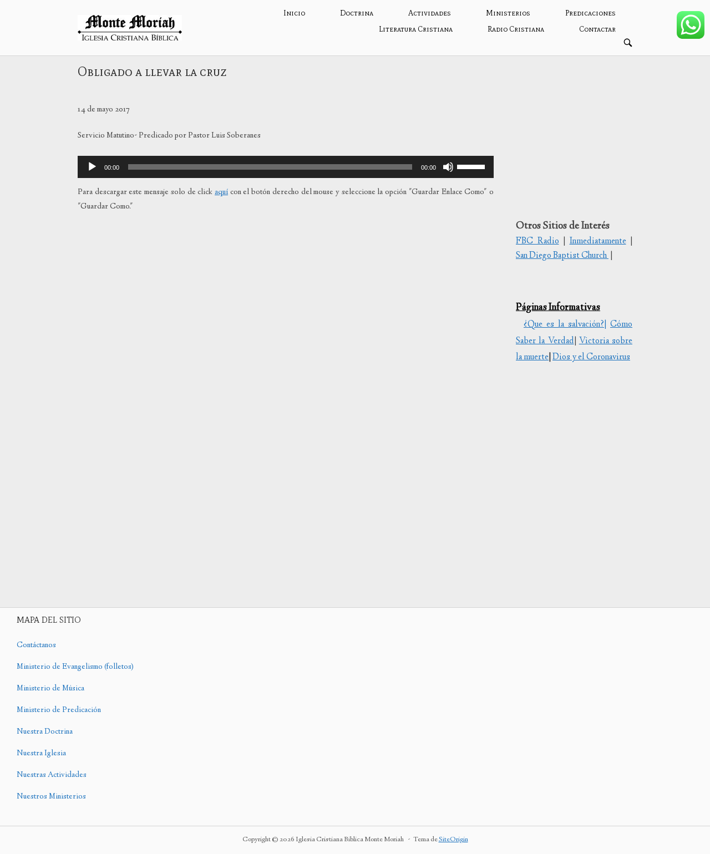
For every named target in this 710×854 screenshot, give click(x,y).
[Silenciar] (448, 166)
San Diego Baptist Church (562, 256)
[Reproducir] (92, 166)
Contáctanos (36, 645)
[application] (286, 167)
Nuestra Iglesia (41, 753)
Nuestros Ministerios (51, 796)
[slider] (472, 166)
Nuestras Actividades (52, 775)
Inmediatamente (598, 241)
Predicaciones (590, 13)
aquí (221, 192)
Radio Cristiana (516, 29)
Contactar (597, 29)
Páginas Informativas (558, 308)
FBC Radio (537, 241)
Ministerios (508, 13)
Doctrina (356, 13)
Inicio (294, 13)
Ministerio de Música (50, 688)
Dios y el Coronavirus (591, 357)
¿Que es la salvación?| (565, 325)
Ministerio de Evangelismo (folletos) (75, 667)
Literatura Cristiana (416, 29)
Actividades (429, 13)
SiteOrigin (453, 840)
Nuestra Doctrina (45, 732)
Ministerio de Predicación (59, 710)
